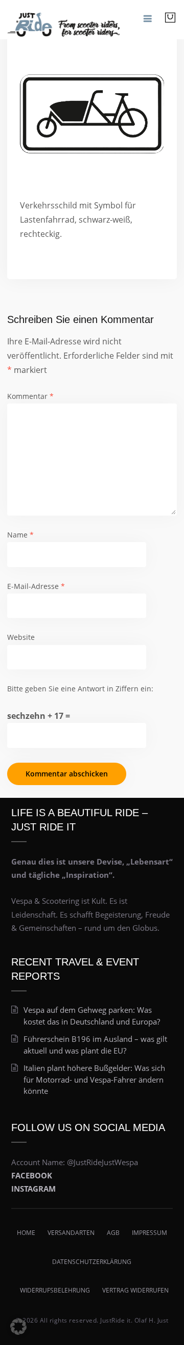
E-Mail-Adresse (36, 586)
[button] (18, 1326)
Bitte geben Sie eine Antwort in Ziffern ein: (80, 688)
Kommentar (30, 396)
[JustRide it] (63, 19)
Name (20, 535)
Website (21, 637)
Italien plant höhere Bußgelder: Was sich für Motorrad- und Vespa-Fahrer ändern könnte (94, 1079)
